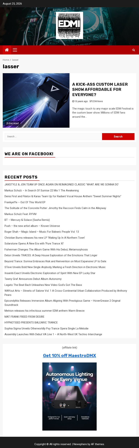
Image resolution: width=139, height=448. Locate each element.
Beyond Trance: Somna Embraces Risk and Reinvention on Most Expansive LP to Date (55, 261)
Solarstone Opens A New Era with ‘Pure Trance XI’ (34, 243)
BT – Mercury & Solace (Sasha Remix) (27, 220)
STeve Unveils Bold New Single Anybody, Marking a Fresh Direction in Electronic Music (55, 267)
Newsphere (80, 444)
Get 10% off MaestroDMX (69, 355)
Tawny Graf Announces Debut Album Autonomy (33, 279)
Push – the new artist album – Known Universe (32, 226)
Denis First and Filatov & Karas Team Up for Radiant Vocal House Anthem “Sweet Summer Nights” (63, 196)
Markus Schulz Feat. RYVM (20, 214)
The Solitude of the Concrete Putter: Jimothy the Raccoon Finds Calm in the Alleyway (55, 208)
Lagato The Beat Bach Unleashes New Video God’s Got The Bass (43, 285)
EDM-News (97, 101)
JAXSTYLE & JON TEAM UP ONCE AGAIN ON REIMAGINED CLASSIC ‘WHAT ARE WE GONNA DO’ (62, 184)
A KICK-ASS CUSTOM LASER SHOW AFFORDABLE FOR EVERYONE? (100, 89)
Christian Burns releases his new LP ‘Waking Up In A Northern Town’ (45, 237)
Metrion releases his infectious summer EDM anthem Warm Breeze (45, 310)
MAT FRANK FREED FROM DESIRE (24, 316)
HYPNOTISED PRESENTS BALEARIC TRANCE (31, 322)
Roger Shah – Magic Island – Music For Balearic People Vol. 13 (42, 231)
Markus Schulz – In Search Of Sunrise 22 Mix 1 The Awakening (42, 190)
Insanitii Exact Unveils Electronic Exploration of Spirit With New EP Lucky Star (50, 273)
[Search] (133, 49)
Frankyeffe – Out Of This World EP (25, 202)
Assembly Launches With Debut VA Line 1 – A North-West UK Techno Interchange (53, 334)
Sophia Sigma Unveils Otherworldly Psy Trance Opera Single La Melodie (47, 328)
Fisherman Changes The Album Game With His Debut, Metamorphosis (46, 249)
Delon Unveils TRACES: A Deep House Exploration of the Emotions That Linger (51, 255)
